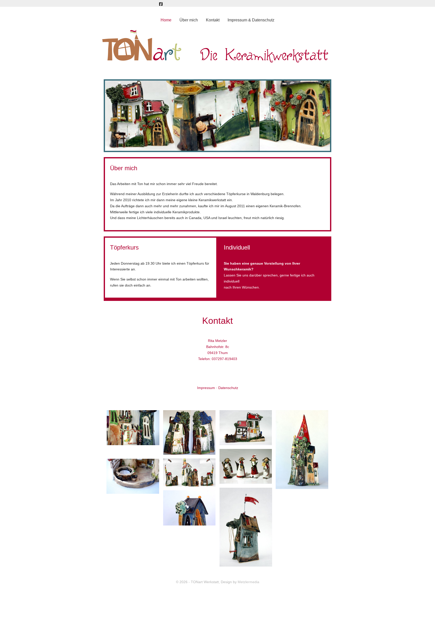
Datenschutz (228, 388)
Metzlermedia (248, 582)
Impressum (206, 388)
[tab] (212, 140)
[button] (133, 428)
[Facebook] (160, 4)
